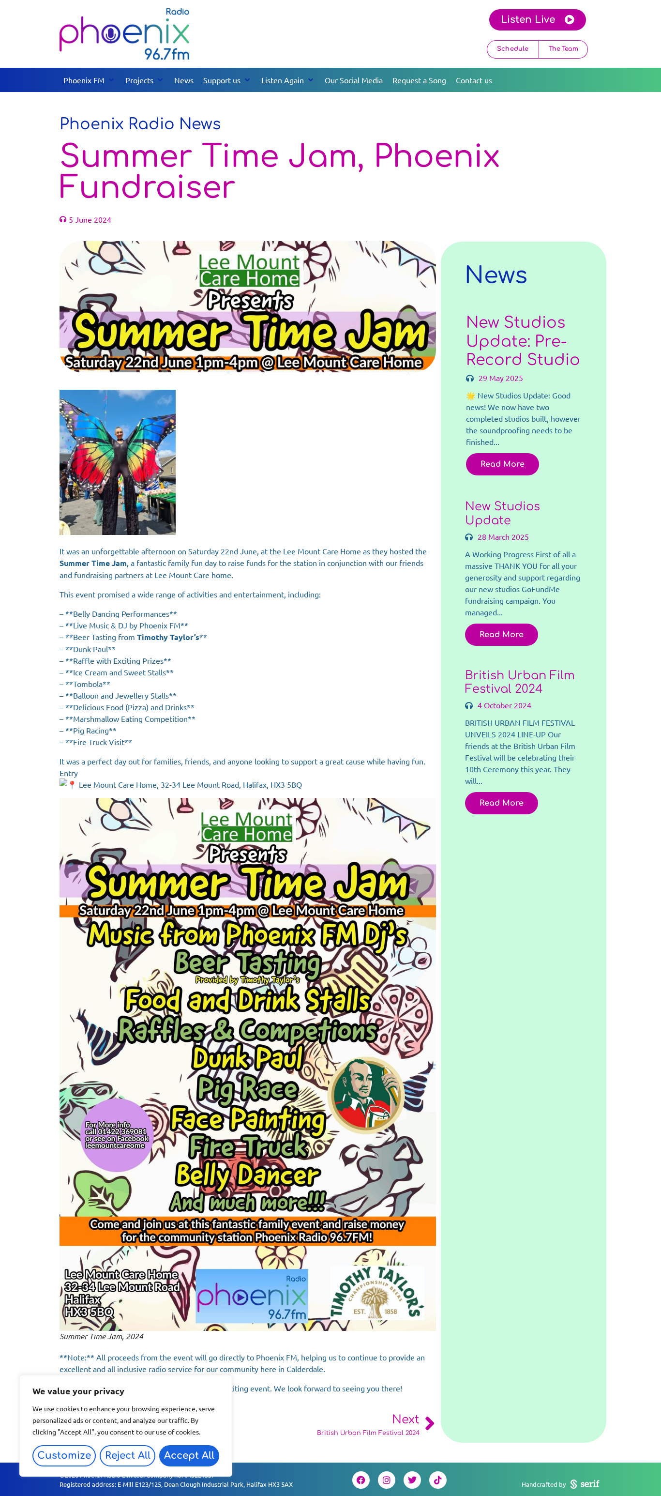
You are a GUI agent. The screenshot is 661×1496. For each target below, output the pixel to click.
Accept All (189, 1455)
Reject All (127, 1455)
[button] (89, 80)
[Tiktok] (438, 1480)
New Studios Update (502, 513)
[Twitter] (412, 1480)
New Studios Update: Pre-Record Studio (523, 341)
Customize (64, 1455)
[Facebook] (361, 1480)
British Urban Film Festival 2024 (520, 682)
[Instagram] (386, 1480)
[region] (125, 1426)
